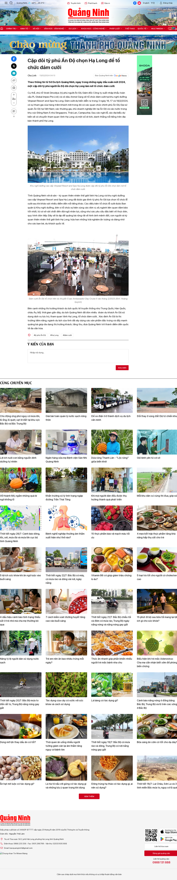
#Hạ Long (54, 335)
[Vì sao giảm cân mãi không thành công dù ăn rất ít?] (66, 806)
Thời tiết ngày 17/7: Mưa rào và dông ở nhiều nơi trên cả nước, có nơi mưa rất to (20, 863)
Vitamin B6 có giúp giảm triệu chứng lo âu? (111, 577)
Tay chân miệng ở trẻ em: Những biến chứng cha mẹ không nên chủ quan (111, 861)
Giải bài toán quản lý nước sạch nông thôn (66, 418)
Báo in (107, 3)
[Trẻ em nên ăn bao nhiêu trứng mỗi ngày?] (66, 643)
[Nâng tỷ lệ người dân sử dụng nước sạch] (20, 643)
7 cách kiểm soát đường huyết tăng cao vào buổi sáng (65, 619)
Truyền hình (76, 3)
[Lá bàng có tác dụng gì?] (112, 684)
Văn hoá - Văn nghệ (54, 28)
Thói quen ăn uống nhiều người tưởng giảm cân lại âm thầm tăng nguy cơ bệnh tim (64, 746)
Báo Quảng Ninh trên (104, 75)
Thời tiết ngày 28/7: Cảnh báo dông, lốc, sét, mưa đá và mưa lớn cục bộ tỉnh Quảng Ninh (20, 537)
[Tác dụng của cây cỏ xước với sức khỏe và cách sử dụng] (66, 684)
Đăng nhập (168, 3)
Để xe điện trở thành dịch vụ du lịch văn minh (111, 418)
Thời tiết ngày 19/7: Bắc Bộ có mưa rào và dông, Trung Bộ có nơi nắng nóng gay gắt (110, 746)
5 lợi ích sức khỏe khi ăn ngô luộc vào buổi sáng (20, 577)
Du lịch (72, 28)
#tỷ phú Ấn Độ (40, 335)
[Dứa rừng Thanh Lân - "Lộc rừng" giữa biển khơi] (112, 442)
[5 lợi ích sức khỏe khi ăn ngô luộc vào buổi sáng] (20, 559)
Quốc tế (142, 28)
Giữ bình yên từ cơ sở (148, 457)
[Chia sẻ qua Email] (14, 73)
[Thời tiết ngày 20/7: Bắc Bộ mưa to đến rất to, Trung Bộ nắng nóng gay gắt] (20, 684)
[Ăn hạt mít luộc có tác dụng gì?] (20, 768)
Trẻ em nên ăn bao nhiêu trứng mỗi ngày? (65, 660)
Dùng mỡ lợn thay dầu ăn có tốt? (18, 742)
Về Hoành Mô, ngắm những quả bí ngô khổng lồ (18, 497)
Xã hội (36, 28)
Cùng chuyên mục (16, 382)
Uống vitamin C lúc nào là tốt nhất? (65, 859)
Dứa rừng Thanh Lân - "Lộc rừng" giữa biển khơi (110, 459)
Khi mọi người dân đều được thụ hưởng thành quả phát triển (109, 497)
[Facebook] (134, 3)
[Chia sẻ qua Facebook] (14, 59)
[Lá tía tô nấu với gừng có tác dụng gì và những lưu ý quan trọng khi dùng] (66, 768)
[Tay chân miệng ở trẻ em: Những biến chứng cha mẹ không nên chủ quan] (112, 844)
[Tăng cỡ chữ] (14, 95)
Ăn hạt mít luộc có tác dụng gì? (17, 783)
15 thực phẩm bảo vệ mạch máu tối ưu (110, 535)
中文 (153, 3)
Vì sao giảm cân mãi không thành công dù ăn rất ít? (64, 823)
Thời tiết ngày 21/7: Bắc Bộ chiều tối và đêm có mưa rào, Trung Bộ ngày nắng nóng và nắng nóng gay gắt (111, 621)
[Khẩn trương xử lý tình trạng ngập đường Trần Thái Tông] (66, 480)
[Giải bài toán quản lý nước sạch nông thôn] (66, 400)
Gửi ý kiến (122, 368)
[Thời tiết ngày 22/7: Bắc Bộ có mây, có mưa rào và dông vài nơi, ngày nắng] (66, 559)
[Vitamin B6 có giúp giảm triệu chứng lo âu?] (112, 559)
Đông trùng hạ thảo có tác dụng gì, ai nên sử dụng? (112, 785)
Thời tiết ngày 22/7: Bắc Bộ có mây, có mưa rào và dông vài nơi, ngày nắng (65, 579)
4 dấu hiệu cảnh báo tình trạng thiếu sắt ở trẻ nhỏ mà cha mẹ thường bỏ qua (20, 621)
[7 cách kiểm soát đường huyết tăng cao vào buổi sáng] (66, 601)
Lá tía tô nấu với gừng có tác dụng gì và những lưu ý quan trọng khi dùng (66, 785)
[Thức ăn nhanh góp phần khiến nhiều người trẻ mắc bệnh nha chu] (112, 643)
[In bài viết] (14, 87)
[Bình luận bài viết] (14, 111)
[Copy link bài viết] (14, 80)
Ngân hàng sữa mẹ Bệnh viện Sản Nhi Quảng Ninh (66, 459)
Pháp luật (115, 28)
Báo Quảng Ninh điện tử (88, 15)
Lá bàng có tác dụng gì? (104, 700)
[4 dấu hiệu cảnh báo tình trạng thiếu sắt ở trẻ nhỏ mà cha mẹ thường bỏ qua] (20, 601)
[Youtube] (139, 3)
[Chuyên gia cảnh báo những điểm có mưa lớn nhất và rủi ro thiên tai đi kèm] (112, 806)
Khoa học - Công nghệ (93, 28)
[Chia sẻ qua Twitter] (14, 66)
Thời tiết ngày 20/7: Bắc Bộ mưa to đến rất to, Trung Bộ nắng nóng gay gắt (19, 704)
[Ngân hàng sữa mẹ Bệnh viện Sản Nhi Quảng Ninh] (66, 442)
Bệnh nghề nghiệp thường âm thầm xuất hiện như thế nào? (65, 535)
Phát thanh (92, 3)
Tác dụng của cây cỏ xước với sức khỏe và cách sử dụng (64, 702)
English (146, 3)
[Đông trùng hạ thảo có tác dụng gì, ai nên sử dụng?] (112, 768)
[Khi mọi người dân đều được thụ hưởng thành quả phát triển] (112, 480)
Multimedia (157, 28)
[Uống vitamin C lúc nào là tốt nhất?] (66, 844)
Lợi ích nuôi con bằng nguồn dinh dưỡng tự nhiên (18, 459)
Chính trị (10, 28)
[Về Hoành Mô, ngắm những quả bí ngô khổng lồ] (20, 480)
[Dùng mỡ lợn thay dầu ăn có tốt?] (20, 726)
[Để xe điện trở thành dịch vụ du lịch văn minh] (112, 400)
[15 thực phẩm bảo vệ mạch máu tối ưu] (112, 518)
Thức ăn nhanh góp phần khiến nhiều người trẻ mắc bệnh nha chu (111, 660)
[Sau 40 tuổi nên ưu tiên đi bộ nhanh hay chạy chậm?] (20, 806)
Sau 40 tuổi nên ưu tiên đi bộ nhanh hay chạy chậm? (20, 823)
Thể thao (130, 28)
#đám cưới (67, 335)
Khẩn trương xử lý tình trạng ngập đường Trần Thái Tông (64, 497)
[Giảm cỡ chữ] (14, 103)
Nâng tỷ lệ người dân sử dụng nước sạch (19, 660)
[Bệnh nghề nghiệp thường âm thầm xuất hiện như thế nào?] (66, 518)
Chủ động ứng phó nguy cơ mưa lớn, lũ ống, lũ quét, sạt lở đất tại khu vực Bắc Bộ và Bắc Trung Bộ (20, 420)
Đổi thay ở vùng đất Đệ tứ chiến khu (157, 416)
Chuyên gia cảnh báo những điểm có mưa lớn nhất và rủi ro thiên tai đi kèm (111, 823)
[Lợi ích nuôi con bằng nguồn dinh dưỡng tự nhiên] (20, 442)
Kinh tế (24, 28)
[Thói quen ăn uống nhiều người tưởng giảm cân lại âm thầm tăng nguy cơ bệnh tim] (66, 726)
